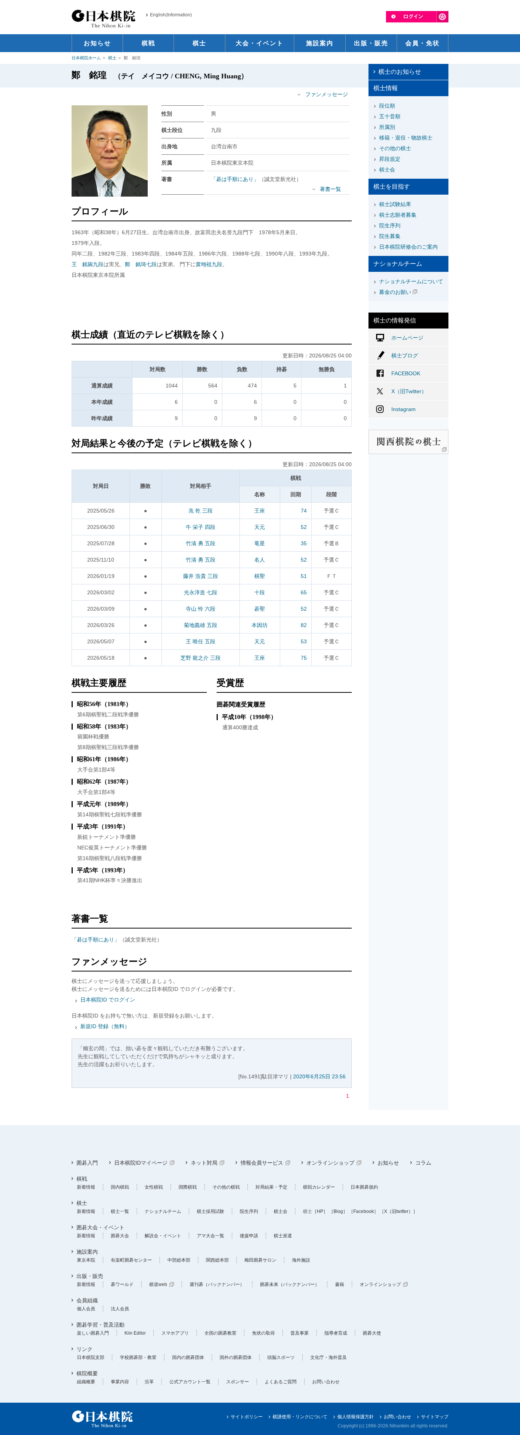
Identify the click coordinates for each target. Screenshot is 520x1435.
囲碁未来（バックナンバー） (289, 1284)
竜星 (259, 543)
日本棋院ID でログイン (107, 1000)
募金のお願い (395, 292)
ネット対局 (204, 1163)
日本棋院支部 (90, 1357)
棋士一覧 (120, 1211)
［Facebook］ (363, 1211)
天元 (259, 527)
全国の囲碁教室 (220, 1333)
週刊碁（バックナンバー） (217, 1284)
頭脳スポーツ (281, 1357)
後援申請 (249, 1235)
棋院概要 (87, 1373)
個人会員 (86, 1308)
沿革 (149, 1381)
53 (304, 641)
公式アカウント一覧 (190, 1381)
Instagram (403, 409)
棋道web (158, 1284)
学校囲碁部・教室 (138, 1357)
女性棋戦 (154, 1187)
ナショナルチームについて (411, 281)
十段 (259, 592)
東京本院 (86, 1260)
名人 (259, 560)
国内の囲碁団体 (188, 1357)
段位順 (387, 106)
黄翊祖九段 (209, 264)
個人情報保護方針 (355, 1416)
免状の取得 (263, 1333)
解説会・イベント (163, 1235)
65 (304, 592)
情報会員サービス (262, 1163)
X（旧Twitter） (409, 391)
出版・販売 (90, 1276)
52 (304, 527)
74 (304, 511)
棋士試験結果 (395, 204)
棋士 (112, 58)
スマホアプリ (175, 1333)
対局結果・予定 (271, 1187)
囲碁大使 (372, 1333)
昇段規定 (389, 159)
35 (304, 543)
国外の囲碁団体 (236, 1357)
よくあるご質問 (281, 1381)
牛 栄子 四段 (200, 527)
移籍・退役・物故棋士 (405, 138)
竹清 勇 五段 (200, 543)
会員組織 (87, 1300)
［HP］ (320, 1211)
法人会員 (120, 1308)
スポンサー (237, 1381)
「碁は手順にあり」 (235, 179)
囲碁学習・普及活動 (100, 1325)
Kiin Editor (135, 1333)
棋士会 (387, 170)
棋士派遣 (283, 1235)
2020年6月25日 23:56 (319, 1076)
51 (304, 576)
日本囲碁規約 (364, 1187)
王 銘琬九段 (88, 264)
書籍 (339, 1284)
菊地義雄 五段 (200, 625)
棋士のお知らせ (399, 71)
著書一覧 (330, 189)
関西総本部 (217, 1260)
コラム (423, 1163)
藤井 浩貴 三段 (200, 576)
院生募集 (389, 236)
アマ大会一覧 (210, 1235)
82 (304, 625)
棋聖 (259, 576)
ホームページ (407, 338)
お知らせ (388, 1163)
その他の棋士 (395, 148)
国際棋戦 (188, 1187)
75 (304, 658)
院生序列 (389, 225)
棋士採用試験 (210, 1211)
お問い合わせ (326, 1381)
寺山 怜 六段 (200, 609)
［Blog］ (338, 1211)
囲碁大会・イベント (100, 1227)
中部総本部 (178, 1260)
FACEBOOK (405, 373)
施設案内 (87, 1252)
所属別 (387, 127)
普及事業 (299, 1333)
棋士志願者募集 (397, 215)
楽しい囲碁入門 (93, 1333)
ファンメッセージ (326, 94)
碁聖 (259, 609)
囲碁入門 (87, 1163)
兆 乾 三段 (200, 511)
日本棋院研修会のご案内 (408, 247)
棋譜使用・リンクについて (300, 1416)
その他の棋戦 (226, 1187)
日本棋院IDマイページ (140, 1163)
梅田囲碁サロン (260, 1260)
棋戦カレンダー (319, 1187)
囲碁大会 (120, 1235)
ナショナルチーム (163, 1211)
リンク (85, 1349)
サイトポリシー (247, 1416)
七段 (141, 264)
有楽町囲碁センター (131, 1260)
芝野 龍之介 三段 (200, 658)
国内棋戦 (120, 1187)
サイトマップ (434, 1416)
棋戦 (82, 1179)
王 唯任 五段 (200, 641)
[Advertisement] (211, 305)
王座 (259, 511)
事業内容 (120, 1381)
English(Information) (171, 14)
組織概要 (86, 1381)
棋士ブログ (404, 355)
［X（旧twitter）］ (399, 1211)
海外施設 (301, 1260)
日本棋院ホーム (86, 58)
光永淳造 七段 (200, 592)
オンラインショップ (330, 1163)
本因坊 (260, 625)
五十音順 (389, 116)
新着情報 (86, 1187)
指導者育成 (335, 1333)
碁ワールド (122, 1284)
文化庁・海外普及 (328, 1357)
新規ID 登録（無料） (105, 1026)
